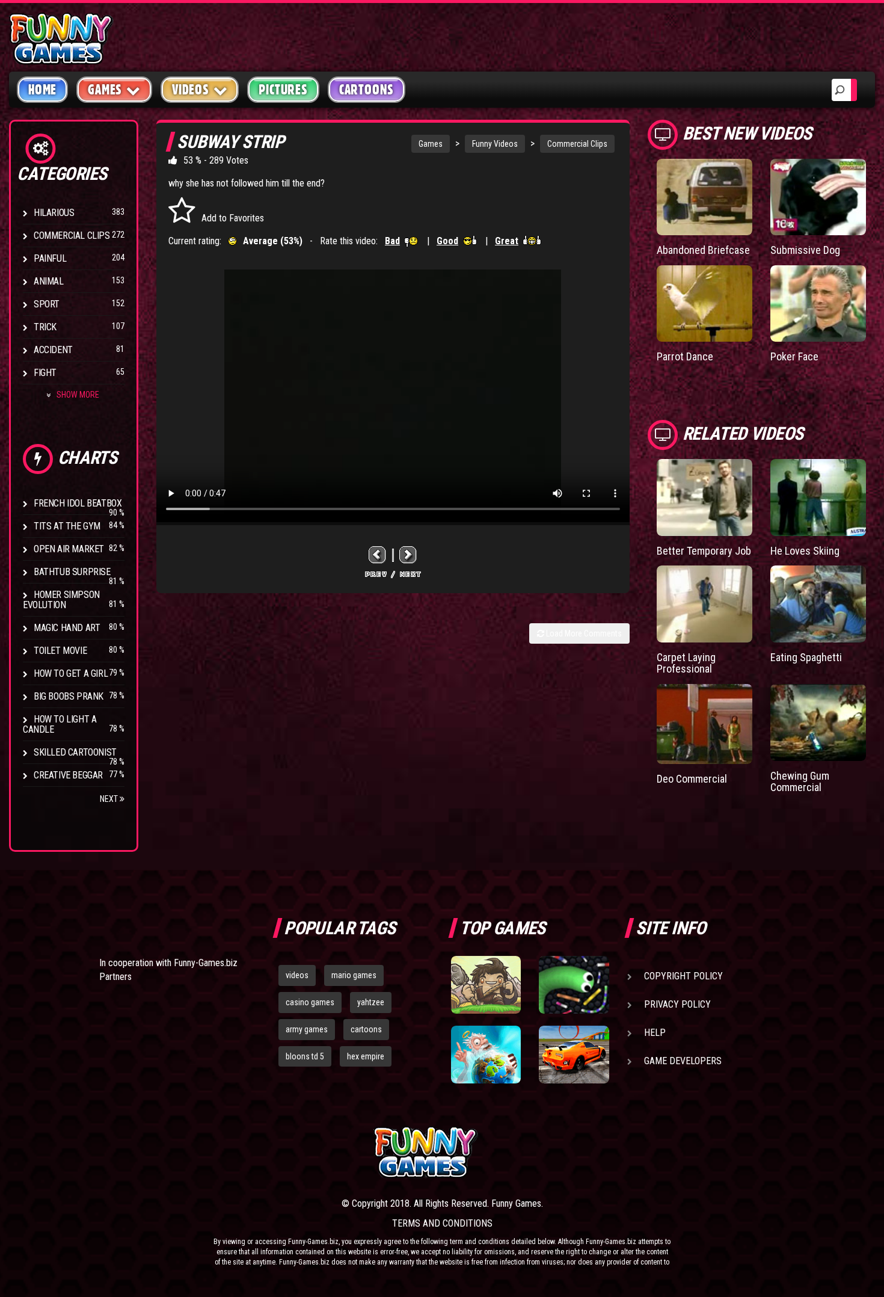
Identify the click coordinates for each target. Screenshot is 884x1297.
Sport (47, 304)
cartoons (366, 1029)
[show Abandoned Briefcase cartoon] (704, 197)
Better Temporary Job (704, 550)
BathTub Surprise (72, 572)
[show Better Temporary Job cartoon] (704, 497)
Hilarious (54, 212)
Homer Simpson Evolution (61, 600)
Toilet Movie (60, 650)
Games (431, 144)
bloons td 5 (305, 1056)
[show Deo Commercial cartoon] (704, 724)
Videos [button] (190, 89)
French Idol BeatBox (77, 503)
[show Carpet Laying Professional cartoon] (704, 603)
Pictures (283, 89)
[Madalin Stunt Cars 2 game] (574, 1054)
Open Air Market (69, 549)
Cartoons (366, 89)
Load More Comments (583, 633)
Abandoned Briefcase (703, 250)
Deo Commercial (692, 778)
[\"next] (408, 554)
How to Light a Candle (59, 724)
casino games (310, 1002)
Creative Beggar (68, 775)
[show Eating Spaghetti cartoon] (818, 603)
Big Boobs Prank (68, 696)
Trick (45, 327)
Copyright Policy (683, 976)
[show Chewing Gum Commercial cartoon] (818, 722)
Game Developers (683, 1061)
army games (307, 1029)
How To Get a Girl (71, 673)
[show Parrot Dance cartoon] (704, 303)
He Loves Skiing (804, 550)
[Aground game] (486, 985)
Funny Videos (495, 144)
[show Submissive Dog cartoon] (818, 197)
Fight (45, 372)
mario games (353, 975)
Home (42, 89)
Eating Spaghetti (806, 657)
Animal (49, 281)
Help (655, 1032)
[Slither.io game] (574, 985)
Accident (53, 350)
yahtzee (370, 1002)
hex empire (365, 1056)
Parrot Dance (685, 356)
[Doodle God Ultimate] (486, 1054)
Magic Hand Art (67, 627)
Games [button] (105, 89)
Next (110, 799)
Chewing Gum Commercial (799, 781)
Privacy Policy (677, 1004)
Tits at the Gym (67, 526)
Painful (50, 258)
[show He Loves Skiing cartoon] (818, 497)
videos (297, 975)
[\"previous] (377, 554)
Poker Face (794, 356)
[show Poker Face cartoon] (818, 303)
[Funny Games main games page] (579, 1152)
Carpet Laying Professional (686, 663)
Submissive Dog (805, 250)
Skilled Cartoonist (75, 752)
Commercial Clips (72, 235)
